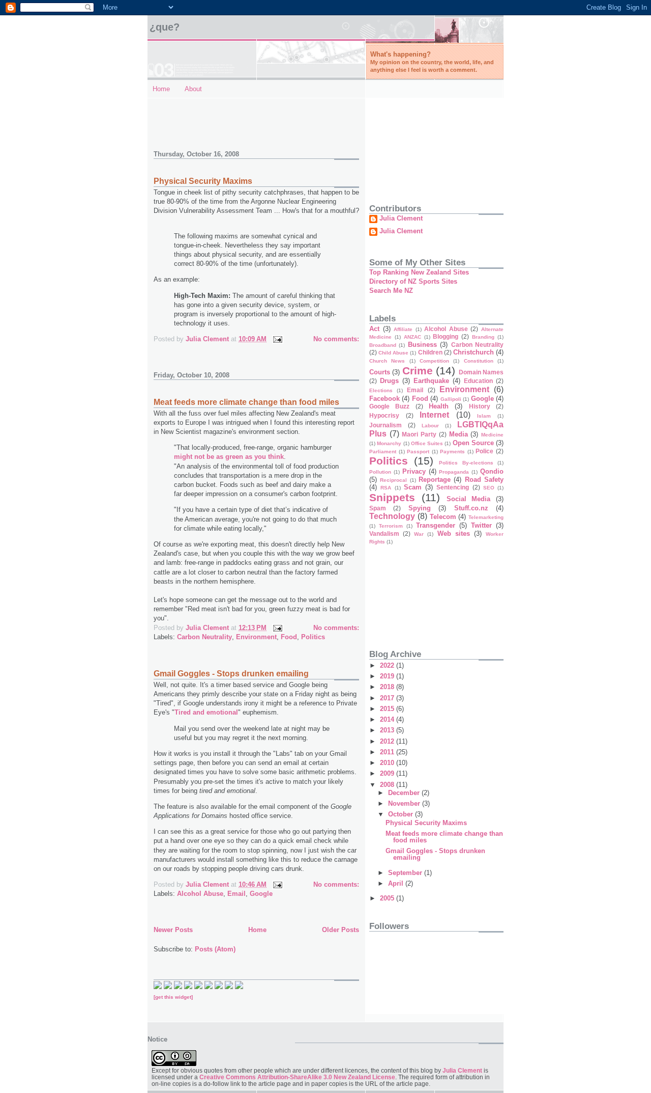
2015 (388, 709)
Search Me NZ (391, 290)
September (406, 873)
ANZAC (412, 337)
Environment (256, 637)
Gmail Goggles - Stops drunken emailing (231, 673)
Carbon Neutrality (204, 637)
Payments (452, 451)
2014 (388, 719)
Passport (418, 451)
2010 (388, 763)
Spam (377, 508)
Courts (379, 372)
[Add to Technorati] (158, 987)
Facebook (384, 398)
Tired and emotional (206, 712)
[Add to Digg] (188, 987)
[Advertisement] (213, 118)
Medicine (492, 435)
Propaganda (454, 472)
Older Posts (340, 930)
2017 (388, 698)
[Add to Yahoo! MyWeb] (198, 987)
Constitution (478, 361)
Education (478, 380)
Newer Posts (173, 930)
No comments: (336, 339)
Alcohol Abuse (200, 893)
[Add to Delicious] (168, 987)
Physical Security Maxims (203, 181)
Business (422, 344)
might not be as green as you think (229, 456)
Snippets (392, 497)
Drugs (389, 381)
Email (236, 893)
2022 (388, 665)
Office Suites (427, 443)
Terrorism (391, 526)
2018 (388, 687)
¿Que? (165, 27)
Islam (484, 416)
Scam (413, 487)
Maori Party (419, 434)
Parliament (382, 451)
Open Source (473, 443)
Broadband (382, 345)
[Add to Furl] (219, 987)
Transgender (435, 525)
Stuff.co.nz (471, 508)
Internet (434, 415)
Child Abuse (393, 353)
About (193, 89)
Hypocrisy (384, 415)
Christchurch (473, 352)
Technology (392, 516)
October (401, 814)
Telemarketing (486, 517)
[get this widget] (173, 997)
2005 (388, 898)
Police (484, 451)
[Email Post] (277, 339)
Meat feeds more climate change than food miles (246, 402)
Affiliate (403, 329)
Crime (417, 370)
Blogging (445, 336)
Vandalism (384, 533)
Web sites (453, 533)
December (405, 793)
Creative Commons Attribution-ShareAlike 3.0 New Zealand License (297, 1077)
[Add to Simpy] (229, 987)
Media (458, 434)
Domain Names (481, 372)
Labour (430, 425)
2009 (388, 773)
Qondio (492, 471)
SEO (488, 487)
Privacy (414, 471)
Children (430, 352)
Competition (434, 361)
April (396, 883)
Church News (387, 361)
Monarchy (389, 443)
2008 (388, 784)
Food (289, 637)
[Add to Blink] (208, 987)
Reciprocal (393, 480)
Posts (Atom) (215, 949)
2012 (388, 741)
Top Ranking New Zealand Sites (419, 272)
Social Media (469, 499)
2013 (388, 730)
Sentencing (452, 487)
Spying (419, 508)
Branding (483, 337)
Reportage (435, 479)
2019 (388, 676)
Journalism (385, 425)
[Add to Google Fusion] (178, 987)
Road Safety (484, 479)
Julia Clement (401, 218)
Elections (381, 390)
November (405, 803)
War (419, 534)
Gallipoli (450, 399)
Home (161, 89)
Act (374, 329)
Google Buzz (389, 406)
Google (261, 893)
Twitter (481, 525)
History (479, 406)
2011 (388, 752)
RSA (385, 487)
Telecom (443, 517)
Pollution (380, 472)
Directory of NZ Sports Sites (413, 281)
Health (439, 406)
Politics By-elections (466, 463)
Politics (313, 637)
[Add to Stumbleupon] (239, 987)
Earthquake (431, 381)
